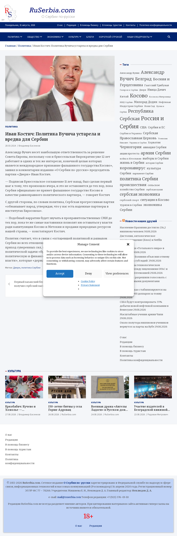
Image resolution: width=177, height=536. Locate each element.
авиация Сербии (154, 147)
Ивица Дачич (156, 89)
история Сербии (154, 163)
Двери (16, 267)
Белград (143, 79)
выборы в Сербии (156, 158)
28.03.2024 (10, 145)
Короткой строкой (110, 36)
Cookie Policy (88, 281)
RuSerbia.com (69, 414)
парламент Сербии (143, 173)
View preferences (117, 273)
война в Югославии (130, 159)
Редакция (71, 25)
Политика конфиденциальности (155, 25)
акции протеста (129, 153)
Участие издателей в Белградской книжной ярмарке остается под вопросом (150, 411)
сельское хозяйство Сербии (140, 187)
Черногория (131, 147)
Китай (124, 96)
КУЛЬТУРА (14, 371)
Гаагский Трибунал (156, 85)
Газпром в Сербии (129, 90)
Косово (139, 96)
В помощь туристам (112, 25)
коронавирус (132, 168)
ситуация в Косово (154, 200)
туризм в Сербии (131, 205)
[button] (128, 244)
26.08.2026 (53, 414)
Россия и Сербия (142, 122)
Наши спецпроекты (138, 36)
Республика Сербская (136, 115)
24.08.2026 (96, 414)
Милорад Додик (145, 102)
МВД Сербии (126, 102)
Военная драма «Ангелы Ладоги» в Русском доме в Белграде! (109, 410)
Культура (74, 36)
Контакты (131, 25)
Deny (88, 273)
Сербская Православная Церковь (139, 135)
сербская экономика (140, 194)
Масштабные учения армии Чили (141, 314)
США (143, 127)
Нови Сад (149, 106)
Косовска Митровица (160, 97)
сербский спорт (129, 200)
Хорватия (154, 142)
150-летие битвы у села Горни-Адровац (65, 408)
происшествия (133, 185)
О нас (60, 25)
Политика (14, 36)
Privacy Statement (90, 285)
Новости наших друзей (141, 221)
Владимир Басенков (29, 145)
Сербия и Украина (131, 133)
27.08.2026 (10, 414)
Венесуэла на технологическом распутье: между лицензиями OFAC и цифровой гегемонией (143, 269)
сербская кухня (154, 189)
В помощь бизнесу (89, 25)
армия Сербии (156, 152)
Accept (59, 273)
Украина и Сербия (138, 143)
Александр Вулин (129, 73)
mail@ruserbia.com (69, 497)
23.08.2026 (139, 414)
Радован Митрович (158, 414)
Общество (33, 36)
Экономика (54, 36)
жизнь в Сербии (132, 163)
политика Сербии (30, 267)
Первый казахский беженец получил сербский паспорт (32, 283)
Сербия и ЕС (156, 127)
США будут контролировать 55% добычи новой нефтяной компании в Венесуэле (144, 305)
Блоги (90, 36)
